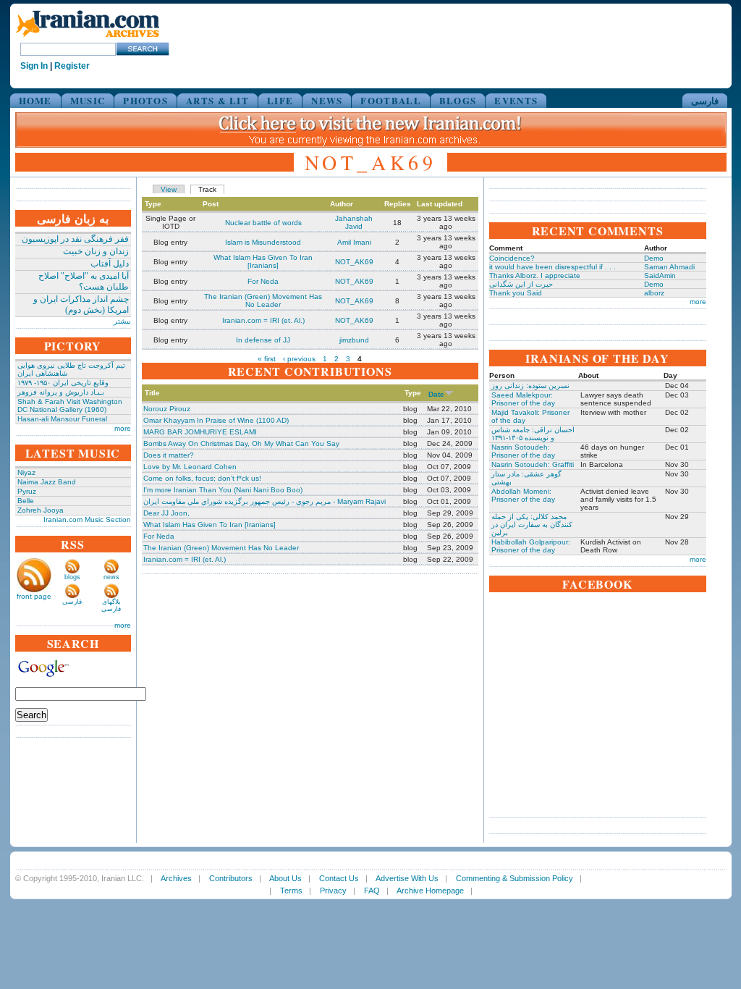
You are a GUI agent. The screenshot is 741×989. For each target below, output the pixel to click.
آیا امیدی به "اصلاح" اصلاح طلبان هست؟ (83, 281)
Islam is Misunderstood (263, 242)
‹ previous (299, 359)
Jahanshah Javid (354, 222)
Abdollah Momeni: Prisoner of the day (523, 495)
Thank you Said (515, 293)
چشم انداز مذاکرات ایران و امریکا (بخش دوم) (81, 304)
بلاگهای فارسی (111, 605)
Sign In (34, 66)
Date (436, 394)
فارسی (705, 100)
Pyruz (26, 491)
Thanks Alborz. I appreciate (534, 275)
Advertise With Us (407, 878)
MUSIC (88, 100)
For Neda (263, 281)
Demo (654, 258)
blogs (72, 577)
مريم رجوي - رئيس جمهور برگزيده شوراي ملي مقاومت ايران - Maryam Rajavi (264, 501)
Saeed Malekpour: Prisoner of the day (523, 399)
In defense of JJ (263, 340)
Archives (176, 878)
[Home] (87, 38)
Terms (291, 890)
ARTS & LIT (217, 100)
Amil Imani (354, 242)
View (169, 189)
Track (207, 189)
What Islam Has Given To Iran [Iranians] (263, 261)
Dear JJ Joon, (166, 513)
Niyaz (26, 472)
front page (34, 596)
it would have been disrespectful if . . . (552, 267)
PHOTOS (145, 100)
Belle (25, 501)
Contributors (231, 878)
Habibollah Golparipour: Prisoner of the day (530, 546)
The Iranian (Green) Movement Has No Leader (263, 300)
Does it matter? (168, 455)
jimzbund (354, 340)
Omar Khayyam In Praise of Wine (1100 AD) (216, 420)
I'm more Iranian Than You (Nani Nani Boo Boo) (222, 490)
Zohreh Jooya (40, 510)
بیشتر (122, 321)
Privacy (333, 890)
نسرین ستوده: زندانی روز (530, 386)
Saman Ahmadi (669, 267)
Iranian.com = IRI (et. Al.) (263, 320)
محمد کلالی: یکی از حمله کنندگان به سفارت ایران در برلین (531, 524)
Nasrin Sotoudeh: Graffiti (532, 464)
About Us (285, 878)
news (111, 577)
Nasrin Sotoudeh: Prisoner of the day (523, 451)
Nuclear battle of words (263, 223)
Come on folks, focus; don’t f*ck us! (202, 478)
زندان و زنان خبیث (96, 251)
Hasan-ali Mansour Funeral (62, 419)
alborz (654, 293)
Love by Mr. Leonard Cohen (190, 467)
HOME (35, 100)
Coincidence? (512, 258)
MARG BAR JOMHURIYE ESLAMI (200, 432)
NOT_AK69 (354, 262)
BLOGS (458, 100)
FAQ (372, 890)
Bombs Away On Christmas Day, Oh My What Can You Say (241, 443)
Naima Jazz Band (46, 482)
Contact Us (339, 878)
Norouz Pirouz (166, 409)
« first (267, 359)
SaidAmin (660, 275)
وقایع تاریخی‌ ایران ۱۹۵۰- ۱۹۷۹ (63, 383)
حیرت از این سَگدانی (521, 284)
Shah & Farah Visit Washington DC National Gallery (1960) (69, 405)
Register (72, 66)
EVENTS (516, 100)
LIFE (280, 100)
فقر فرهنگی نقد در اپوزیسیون (75, 239)
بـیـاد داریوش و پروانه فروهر (60, 392)
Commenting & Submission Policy (514, 878)
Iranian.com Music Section (87, 519)
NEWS (326, 100)
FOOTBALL (390, 100)
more (122, 428)
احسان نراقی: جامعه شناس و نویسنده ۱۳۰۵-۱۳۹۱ (533, 434)
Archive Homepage (430, 890)
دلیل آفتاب (109, 263)
